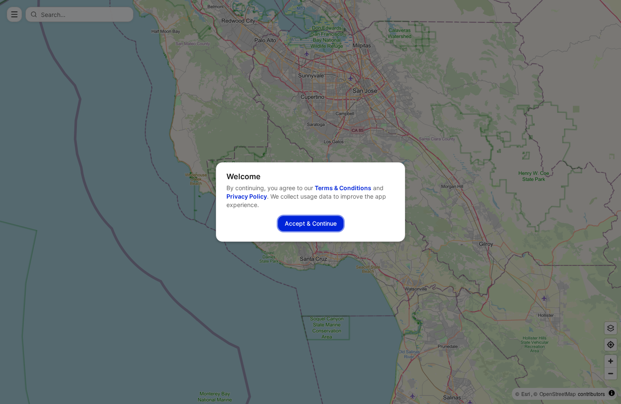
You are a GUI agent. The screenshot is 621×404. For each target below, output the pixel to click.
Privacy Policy (246, 196)
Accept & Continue (311, 223)
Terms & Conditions (343, 187)
